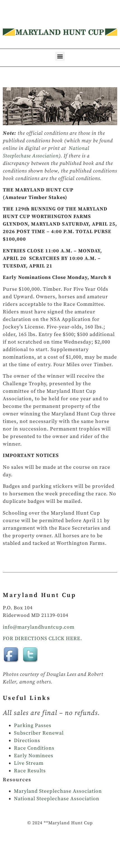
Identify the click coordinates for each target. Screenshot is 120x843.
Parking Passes (32, 725)
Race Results (30, 771)
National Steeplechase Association (56, 798)
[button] (60, 56)
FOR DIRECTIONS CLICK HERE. (42, 638)
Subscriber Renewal (39, 733)
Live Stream (29, 763)
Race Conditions (34, 748)
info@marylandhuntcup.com (39, 627)
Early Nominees (33, 755)
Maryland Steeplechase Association (58, 791)
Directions (27, 740)
